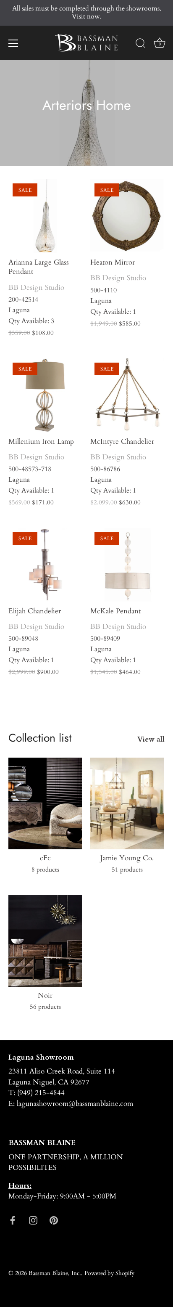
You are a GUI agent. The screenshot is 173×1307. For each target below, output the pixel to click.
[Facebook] (12, 1220)
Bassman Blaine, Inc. (55, 1273)
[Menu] (13, 43)
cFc (45, 858)
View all (151, 739)
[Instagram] (33, 1220)
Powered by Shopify (109, 1273)
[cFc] (45, 804)
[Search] (140, 44)
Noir (45, 995)
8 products (45, 870)
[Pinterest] (54, 1220)
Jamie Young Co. (127, 858)
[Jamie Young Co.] (127, 804)
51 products (127, 870)
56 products (45, 1007)
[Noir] (45, 941)
